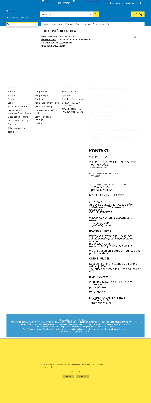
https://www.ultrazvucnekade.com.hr (115, 129)
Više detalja (75, 371)
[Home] (24, 13)
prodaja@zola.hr (95, 179)
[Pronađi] (96, 14)
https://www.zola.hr (105, 126)
